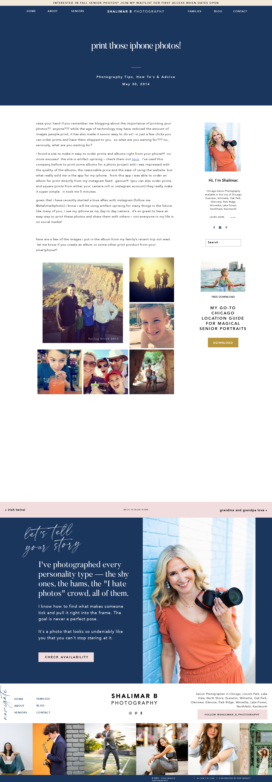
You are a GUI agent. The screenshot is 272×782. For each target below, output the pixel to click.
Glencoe (211, 702)
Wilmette (246, 698)
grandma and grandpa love (242, 510)
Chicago (235, 694)
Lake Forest (258, 702)
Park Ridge (226, 702)
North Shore (215, 698)
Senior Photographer (210, 694)
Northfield (244, 706)
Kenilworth (260, 706)
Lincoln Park (251, 694)
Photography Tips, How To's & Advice (136, 77)
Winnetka (242, 702)
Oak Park (260, 698)
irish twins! (17, 510)
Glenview (197, 702)
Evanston (231, 698)
